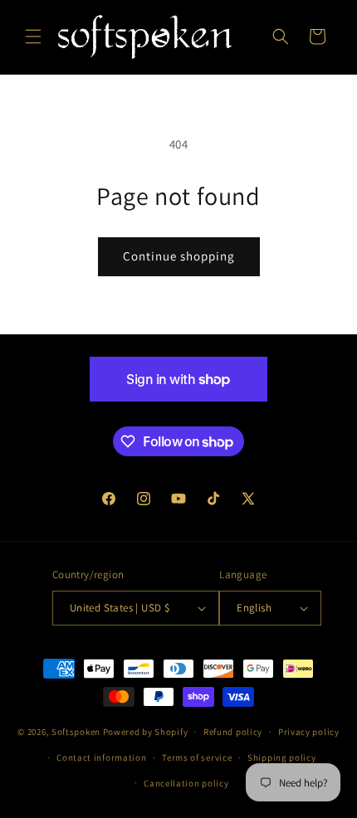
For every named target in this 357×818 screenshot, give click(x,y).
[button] (33, 36)
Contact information (101, 757)
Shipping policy (281, 757)
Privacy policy (309, 732)
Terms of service (197, 757)
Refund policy (232, 732)
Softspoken (75, 732)
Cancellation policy (186, 783)
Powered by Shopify (145, 732)
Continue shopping (179, 256)
